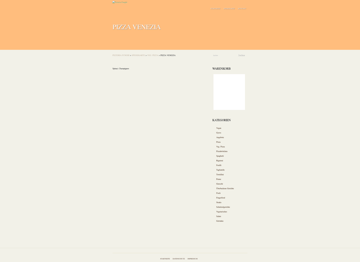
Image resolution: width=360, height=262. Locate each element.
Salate (218, 216)
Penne (218, 179)
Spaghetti (220, 155)
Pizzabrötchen (221, 151)
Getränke (219, 221)
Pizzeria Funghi (121, 55)
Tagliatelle (220, 169)
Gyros (218, 132)
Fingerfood (220, 197)
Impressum (193, 258)
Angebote (220, 137)
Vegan (218, 128)
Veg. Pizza (152, 55)
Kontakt (242, 8)
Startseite (215, 8)
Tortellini (220, 174)
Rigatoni (219, 160)
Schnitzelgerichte (223, 207)
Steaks (218, 202)
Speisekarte (229, 8)
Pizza (218, 142)
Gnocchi (219, 183)
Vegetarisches (221, 211)
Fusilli (218, 165)
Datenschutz (179, 258)
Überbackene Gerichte (225, 188)
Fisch (218, 193)
